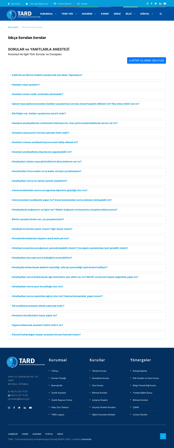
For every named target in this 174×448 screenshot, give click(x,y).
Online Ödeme (64, 3)
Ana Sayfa (13, 27)
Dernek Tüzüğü (58, 378)
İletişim (84, 3)
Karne (25, 434)
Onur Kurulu (97, 385)
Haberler (13, 434)
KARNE (105, 13)
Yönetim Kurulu (99, 371)
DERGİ (117, 13)
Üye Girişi (15, 3)
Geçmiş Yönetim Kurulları (104, 407)
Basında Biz (57, 385)
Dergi (60, 434)
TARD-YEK (68, 13)
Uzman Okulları (140, 414)
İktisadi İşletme (140, 371)
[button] (160, 14)
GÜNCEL (145, 13)
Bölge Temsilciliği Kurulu (144, 385)
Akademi (36, 434)
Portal (49, 434)
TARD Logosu (57, 414)
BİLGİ (129, 13)
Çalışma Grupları (100, 400)
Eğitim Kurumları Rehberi (103, 414)
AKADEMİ (87, 13)
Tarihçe (54, 371)
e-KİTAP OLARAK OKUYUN (146, 60)
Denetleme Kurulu (100, 378)
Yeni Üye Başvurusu (39, 3)
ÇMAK (136, 407)
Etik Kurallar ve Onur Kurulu (146, 378)
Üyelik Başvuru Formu (61, 400)
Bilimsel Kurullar (99, 392)
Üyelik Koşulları (58, 392)
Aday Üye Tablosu (60, 407)
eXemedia (86, 439)
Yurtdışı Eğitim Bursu (142, 392)
